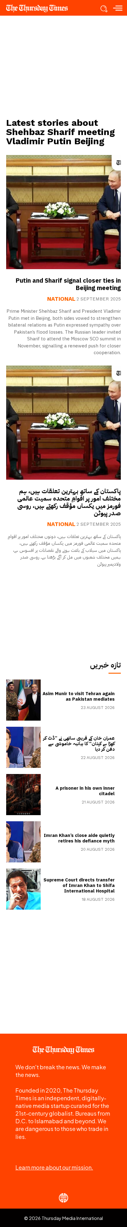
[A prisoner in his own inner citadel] (23, 794)
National (61, 299)
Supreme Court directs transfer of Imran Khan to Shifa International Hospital (79, 885)
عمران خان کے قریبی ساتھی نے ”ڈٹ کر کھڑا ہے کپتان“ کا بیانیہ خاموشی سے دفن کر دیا (79, 744)
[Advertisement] (63, 66)
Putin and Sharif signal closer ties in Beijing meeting (68, 284)
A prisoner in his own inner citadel (85, 791)
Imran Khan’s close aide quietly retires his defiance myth (79, 838)
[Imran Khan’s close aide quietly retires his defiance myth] (23, 841)
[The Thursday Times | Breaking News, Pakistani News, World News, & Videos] (40, 8)
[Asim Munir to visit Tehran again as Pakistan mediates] (23, 700)
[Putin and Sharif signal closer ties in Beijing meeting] (63, 212)
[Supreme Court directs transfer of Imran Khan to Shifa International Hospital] (23, 889)
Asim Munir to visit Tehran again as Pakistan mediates (79, 696)
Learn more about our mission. (54, 1167)
